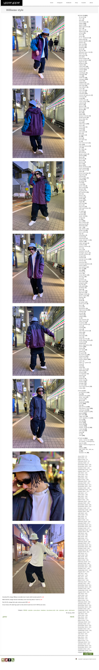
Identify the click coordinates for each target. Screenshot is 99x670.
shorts (81, 424)
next (72, 616)
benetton (81, 47)
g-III (80, 147)
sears (80, 337)
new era (81, 268)
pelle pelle (82, 286)
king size (81, 206)
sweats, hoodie (83, 427)
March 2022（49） (84, 479)
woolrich (81, 381)
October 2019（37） (84, 528)
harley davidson (83, 167)
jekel (80, 194)
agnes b (81, 25)
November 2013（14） (85, 647)
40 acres (81, 17)
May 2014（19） (83, 637)
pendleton (82, 287)
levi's (80, 221)
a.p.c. (80, 18)
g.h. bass (81, 149)
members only (83, 251)
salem (80, 332)
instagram (59, 2)
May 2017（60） (83, 577)
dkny (80, 112)
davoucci (81, 106)
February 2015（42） (84, 622)
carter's (81, 71)
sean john (82, 335)
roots (80, 326)
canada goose (83, 68)
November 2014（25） (85, 627)
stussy (81, 348)
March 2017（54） (84, 580)
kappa (80, 202)
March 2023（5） (83, 459)
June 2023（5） (83, 456)
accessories (82, 392)
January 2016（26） (84, 603)
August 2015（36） (84, 612)
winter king (82, 380)
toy (80, 434)
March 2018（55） (84, 560)
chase (80, 81)
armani (81, 33)
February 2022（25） (84, 481)
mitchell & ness (83, 259)
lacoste (81, 214)
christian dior (82, 84)
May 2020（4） (83, 516)
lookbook (68, 2)
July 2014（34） (83, 634)
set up (81, 419)
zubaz (80, 388)
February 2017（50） (84, 582)
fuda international (84, 146)
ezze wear (82, 132)
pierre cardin (82, 295)
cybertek (81, 103)
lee (80, 219)
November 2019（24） (85, 526)
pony (80, 299)
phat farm (81, 292)
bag (80, 394)
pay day (81, 284)
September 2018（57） (85, 550)
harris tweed (82, 168)
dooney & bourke (84, 116)
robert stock (82, 321)
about (91, 2)
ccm (80, 76)
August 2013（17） (84, 652)
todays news (82, 358)
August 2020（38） (84, 511)
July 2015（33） (83, 613)
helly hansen (82, 170)
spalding (81, 343)
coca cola (82, 90)
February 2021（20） (84, 501)
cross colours (36, 610)
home (51, 2)
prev (5, 616)
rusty (80, 329)
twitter (6, 660)
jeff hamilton (82, 192)
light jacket (82, 407)
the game (81, 353)
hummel (81, 176)
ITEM (79, 391)
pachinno (81, 280)
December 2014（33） (85, 625)
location (84, 2)
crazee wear (82, 100)
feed (12, 660)
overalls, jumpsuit (84, 411)
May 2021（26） (83, 496)
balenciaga (82, 39)
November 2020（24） (85, 506)
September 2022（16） (85, 469)
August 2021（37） (84, 491)
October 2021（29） (84, 488)
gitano (80, 157)
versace (81, 372)
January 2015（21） (84, 624)
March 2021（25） (84, 500)
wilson (81, 377)
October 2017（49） (84, 568)
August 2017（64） (84, 572)
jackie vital (82, 186)
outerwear (61, 610)
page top (88, 654)
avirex (81, 36)
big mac (81, 50)
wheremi (81, 375)
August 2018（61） (84, 551)
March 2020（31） (84, 520)
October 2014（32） (84, 629)
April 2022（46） (83, 478)
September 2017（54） (85, 570)
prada (80, 300)
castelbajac (82, 73)
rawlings (81, 311)
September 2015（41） (85, 610)
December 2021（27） (85, 484)
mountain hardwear (84, 264)
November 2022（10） (85, 466)
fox (80, 141)
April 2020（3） (83, 518)
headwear (43, 610)
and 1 (80, 28)
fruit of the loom (83, 143)
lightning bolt (82, 224)
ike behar (81, 181)
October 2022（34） (84, 468)
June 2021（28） (83, 494)
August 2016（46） (84, 592)
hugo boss (82, 175)
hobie (80, 171)
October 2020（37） (84, 508)
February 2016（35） (84, 602)
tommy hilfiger (83, 359)
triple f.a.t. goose (84, 362)
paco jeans (82, 281)
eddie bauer (82, 124)
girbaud (81, 155)
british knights (83, 58)
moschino (82, 262)
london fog (82, 230)
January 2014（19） (84, 644)
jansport (81, 189)
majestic (81, 241)
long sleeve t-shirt (51, 610)
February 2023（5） (84, 461)
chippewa (81, 82)
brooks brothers (83, 60)
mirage (81, 256)
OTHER (80, 438)
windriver (81, 378)
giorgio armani (83, 154)
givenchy (81, 159)
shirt (80, 421)
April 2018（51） (83, 558)
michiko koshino (83, 254)
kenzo (80, 205)
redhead (81, 315)
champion (82, 79)
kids (80, 405)
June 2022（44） (83, 474)
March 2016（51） (84, 600)
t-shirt (80, 429)
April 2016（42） (83, 598)
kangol (81, 200)
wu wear (81, 385)
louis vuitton (82, 232)
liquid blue (82, 225)
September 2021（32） (85, 489)
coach (80, 89)
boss (80, 57)
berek (80, 49)
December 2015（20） (85, 605)
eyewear (81, 399)
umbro (81, 367)
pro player (82, 302)
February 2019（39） (84, 541)
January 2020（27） (84, 523)
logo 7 (80, 227)
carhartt (81, 69)
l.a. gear (81, 211)
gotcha (81, 160)
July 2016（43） (83, 593)
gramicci (81, 162)
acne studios (82, 22)
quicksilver (82, 308)
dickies (81, 109)
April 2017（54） (83, 578)
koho (80, 210)
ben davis (82, 46)
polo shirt (81, 415)
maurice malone (83, 246)
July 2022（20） (83, 473)
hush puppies (83, 178)
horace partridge (83, 173)
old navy (81, 276)
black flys (82, 53)
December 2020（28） (85, 505)
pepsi (80, 289)
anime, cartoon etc (84, 440)
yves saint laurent (84, 386)
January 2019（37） (84, 543)
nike (57, 610)
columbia (30, 610)
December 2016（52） (85, 585)
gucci (80, 163)
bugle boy (82, 61)
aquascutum (82, 31)
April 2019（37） (83, 538)
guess (80, 165)
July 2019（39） (83, 533)
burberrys (82, 63)
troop (80, 364)
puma (80, 307)
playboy (81, 297)
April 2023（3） (83, 458)
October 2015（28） (84, 608)
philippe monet (83, 294)
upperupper (82, 370)
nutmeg (81, 272)
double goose (83, 117)
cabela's (81, 65)
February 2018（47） (84, 562)
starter (81, 346)
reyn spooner (83, 319)
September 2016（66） (85, 590)
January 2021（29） (84, 503)
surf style (81, 350)
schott (81, 334)
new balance (82, 267)
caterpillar (82, 74)
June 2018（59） (83, 555)
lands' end (82, 216)
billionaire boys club (84, 52)
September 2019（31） (85, 530)
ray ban (81, 313)
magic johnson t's (84, 240)
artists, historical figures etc (87, 444)
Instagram (3, 660)
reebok (81, 316)
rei (79, 318)
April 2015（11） (83, 618)
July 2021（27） (83, 493)
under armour (83, 369)
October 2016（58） (84, 588)
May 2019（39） (83, 536)
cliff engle (82, 85)
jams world (82, 187)
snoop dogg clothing (84, 340)
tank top (81, 430)
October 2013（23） (84, 649)
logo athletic (82, 229)
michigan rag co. (84, 252)
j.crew (80, 184)
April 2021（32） (83, 498)
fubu (80, 144)
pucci (80, 305)
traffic (80, 361)
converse (81, 96)
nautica (81, 265)
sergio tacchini (83, 338)
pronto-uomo (82, 303)
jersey (81, 403)
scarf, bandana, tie (84, 418)
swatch (81, 351)
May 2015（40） (83, 617)
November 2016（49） (85, 587)
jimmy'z (81, 195)
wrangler (81, 383)
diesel (80, 111)
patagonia (82, 283)
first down (82, 139)
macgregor (82, 235)
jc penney (82, 190)
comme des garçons (85, 95)
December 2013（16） (85, 645)
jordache (81, 197)
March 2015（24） (84, 620)
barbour (81, 42)
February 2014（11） (84, 642)
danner (81, 104)
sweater (81, 426)
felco (80, 133)
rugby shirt (82, 416)
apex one (81, 30)
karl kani (81, 203)
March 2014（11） (83, 640)
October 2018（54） (84, 548)
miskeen (81, 257)
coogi (80, 98)
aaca (80, 20)
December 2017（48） (85, 565)
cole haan (82, 92)
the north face (83, 354)
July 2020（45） (83, 513)
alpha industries (83, 26)
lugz (80, 233)
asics (80, 34)
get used (81, 152)
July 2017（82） (83, 573)
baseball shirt (83, 395)
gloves (81, 400)
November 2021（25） (85, 486)
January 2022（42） (84, 483)
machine (81, 237)
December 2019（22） (85, 525)
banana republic (83, 41)
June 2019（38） (83, 535)
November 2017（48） (85, 567)
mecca (81, 249)
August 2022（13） (84, 471)
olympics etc (82, 452)
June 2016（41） (83, 595)
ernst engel (82, 127)
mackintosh (82, 238)
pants (66, 610)
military (81, 448)
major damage (83, 243)
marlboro (81, 244)
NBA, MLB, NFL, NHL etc (86, 449)
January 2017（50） (84, 583)
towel (80, 432)
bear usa (81, 44)
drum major (82, 119)
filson (80, 138)
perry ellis (82, 291)
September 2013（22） (85, 650)
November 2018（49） (85, 546)
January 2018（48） (84, 563)
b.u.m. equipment (84, 38)
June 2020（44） (83, 515)
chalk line (81, 77)
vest (80, 435)
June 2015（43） (83, 615)
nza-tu (81, 273)
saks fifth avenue (84, 330)
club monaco (82, 87)
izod (80, 182)
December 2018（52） (85, 545)
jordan (81, 198)
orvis (80, 278)
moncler (81, 260)
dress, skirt (82, 397)
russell (81, 327)
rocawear (81, 323)
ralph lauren (72, 610)
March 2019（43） (84, 540)
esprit (80, 130)
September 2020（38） (85, 510)
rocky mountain (83, 324)
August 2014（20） (84, 632)
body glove (82, 55)
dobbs (80, 114)
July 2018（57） (83, 553)
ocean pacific (83, 275)
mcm (80, 248)
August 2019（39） (84, 531)
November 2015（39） (85, 607)
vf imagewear (83, 373)
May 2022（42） (83, 476)
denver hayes (83, 108)
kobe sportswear (84, 208)
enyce (80, 125)
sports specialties (84, 345)
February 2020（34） (84, 521)
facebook (9, 660)
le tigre (81, 217)
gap (80, 151)
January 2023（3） (84, 463)
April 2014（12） (83, 639)
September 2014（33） (85, 630)
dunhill (81, 120)
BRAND (25, 610)
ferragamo (82, 135)
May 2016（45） (83, 597)
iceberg (81, 179)
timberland (82, 356)
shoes (80, 422)
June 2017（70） (83, 575)
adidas (81, 23)
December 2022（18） (85, 464)
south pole (82, 342)
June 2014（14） (83, 635)
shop (76, 2)
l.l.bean (81, 213)
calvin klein (82, 66)
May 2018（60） (83, 556)
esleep (81, 128)
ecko (80, 122)
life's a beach (83, 222)
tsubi (80, 366)
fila (80, 136)
